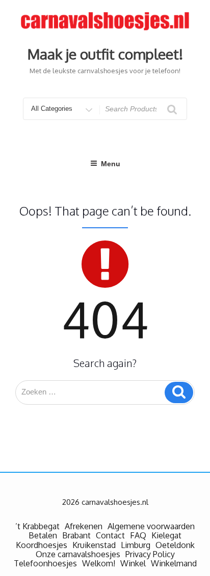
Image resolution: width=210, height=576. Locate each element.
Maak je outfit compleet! (105, 54)
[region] (105, 489)
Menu (110, 164)
